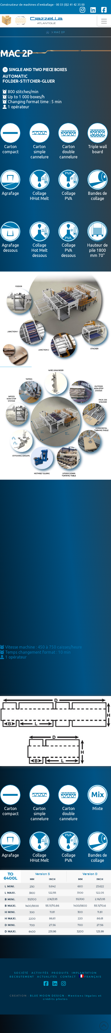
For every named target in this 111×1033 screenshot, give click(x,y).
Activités (40, 972)
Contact (68, 976)
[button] (104, 20)
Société (21, 972)
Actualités (47, 976)
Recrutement (22, 976)
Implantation (84, 972)
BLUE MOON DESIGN (47, 995)
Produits (60, 972)
